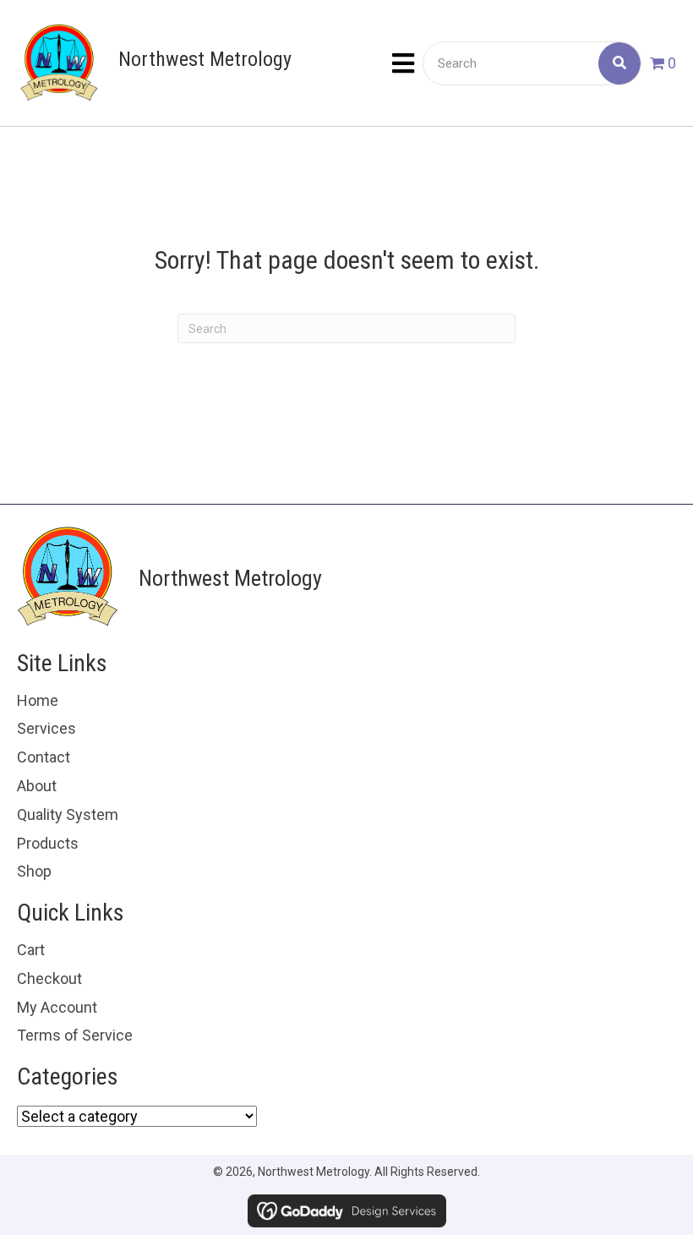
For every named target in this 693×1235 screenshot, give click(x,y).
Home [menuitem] (37, 700)
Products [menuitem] (48, 843)
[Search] (619, 63)
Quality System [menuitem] (67, 814)
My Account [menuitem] (57, 1007)
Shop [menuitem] (34, 871)
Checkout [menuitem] (49, 978)
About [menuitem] (37, 786)
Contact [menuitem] (43, 757)
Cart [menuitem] (31, 950)
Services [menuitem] (46, 728)
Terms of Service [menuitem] (75, 1035)
